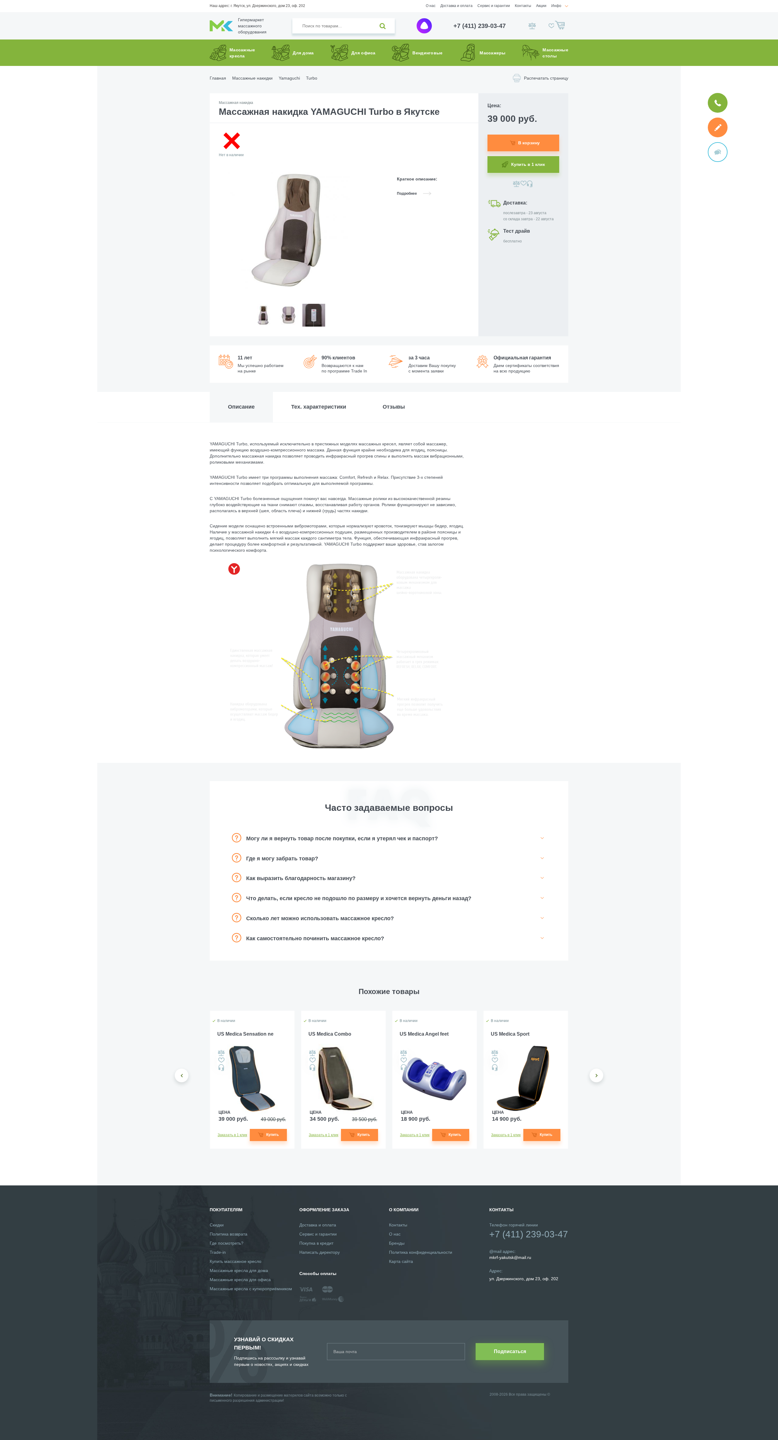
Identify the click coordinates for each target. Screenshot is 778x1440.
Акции (541, 6)
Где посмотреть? (226, 1243)
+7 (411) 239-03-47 (479, 25)
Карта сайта (401, 1261)
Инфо (556, 6)
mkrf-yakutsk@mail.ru (510, 1257)
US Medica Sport (510, 1034)
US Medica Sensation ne (245, 1034)
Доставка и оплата (456, 6)
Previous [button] (181, 1075)
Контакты (523, 6)
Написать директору (319, 1252)
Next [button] (596, 1075)
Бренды (396, 1243)
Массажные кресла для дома (239, 1270)
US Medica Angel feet (424, 1034)
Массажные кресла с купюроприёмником (251, 1288)
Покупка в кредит (316, 1243)
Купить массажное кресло (235, 1261)
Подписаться (510, 1351)
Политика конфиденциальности (420, 1252)
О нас (430, 6)
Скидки (217, 1224)
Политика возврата (228, 1234)
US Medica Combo (329, 1034)
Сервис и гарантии (493, 6)
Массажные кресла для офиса (240, 1279)
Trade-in (218, 1252)
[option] (263, 320)
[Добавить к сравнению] (516, 183)
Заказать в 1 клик (232, 1135)
